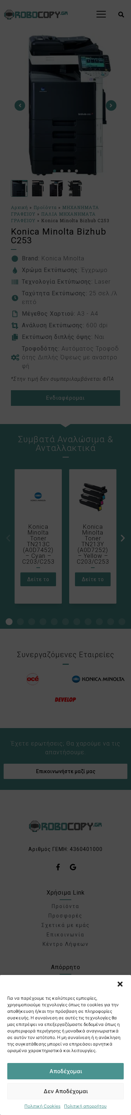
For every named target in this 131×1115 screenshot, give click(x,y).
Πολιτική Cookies (42, 1106)
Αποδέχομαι (65, 1071)
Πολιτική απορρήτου (85, 1106)
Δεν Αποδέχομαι (66, 1091)
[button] (120, 984)
